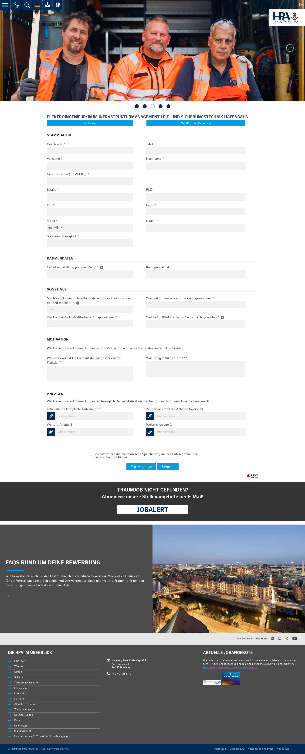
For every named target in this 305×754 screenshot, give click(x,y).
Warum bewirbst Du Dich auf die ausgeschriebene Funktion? (83, 360)
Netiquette (283, 748)
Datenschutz (237, 748)
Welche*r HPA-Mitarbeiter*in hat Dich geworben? (183, 317)
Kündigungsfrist (157, 267)
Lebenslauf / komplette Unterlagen (74, 409)
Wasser (18, 666)
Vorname (55, 159)
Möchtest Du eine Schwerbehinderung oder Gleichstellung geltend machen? (89, 300)
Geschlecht (56, 144)
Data (17, 720)
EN (300, 5)
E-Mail (152, 221)
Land (151, 205)
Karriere (19, 698)
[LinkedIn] (270, 639)
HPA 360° (20, 661)
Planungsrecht (22, 731)
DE (293, 5)
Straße (53, 190)
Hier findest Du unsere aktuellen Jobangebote (230, 667)
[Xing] (284, 639)
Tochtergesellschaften (27, 682)
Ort (51, 205)
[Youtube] (292, 639)
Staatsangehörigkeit (63, 236)
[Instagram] (277, 639)
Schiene (19, 677)
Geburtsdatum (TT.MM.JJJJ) (68, 174)
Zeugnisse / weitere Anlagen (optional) (174, 409)
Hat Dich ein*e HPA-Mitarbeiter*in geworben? (82, 317)
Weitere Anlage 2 (159, 425)
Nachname (155, 159)
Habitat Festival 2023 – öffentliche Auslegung (41, 736)
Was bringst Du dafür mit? (167, 358)
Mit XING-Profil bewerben (196, 123)
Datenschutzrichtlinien (111, 457)
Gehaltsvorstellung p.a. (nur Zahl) (72, 267)
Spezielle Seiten (23, 714)
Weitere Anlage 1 (59, 425)
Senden (168, 466)
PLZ (150, 190)
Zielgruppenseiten (24, 709)
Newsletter (20, 725)
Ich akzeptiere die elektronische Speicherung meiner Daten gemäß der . (146, 454)
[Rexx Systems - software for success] (252, 476)
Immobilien (20, 688)
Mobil (52, 221)
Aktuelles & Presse (25, 704)
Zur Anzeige (141, 466)
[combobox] (90, 150)
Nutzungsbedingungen (261, 748)
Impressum (220, 748)
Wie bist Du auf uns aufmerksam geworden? (180, 298)
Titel (149, 144)
